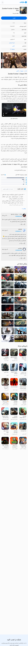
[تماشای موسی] (7, 308)
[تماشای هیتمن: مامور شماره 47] (20, 331)
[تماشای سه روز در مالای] (20, 323)
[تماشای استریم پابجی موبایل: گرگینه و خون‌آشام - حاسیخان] (7, 278)
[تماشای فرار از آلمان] (7, 323)
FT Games (12, 49)
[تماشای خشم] (20, 316)
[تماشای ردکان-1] (7, 331)
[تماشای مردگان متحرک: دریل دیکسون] (20, 278)
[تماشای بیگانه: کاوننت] (20, 285)
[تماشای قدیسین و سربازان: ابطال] (7, 285)
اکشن (13, 46)
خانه (26, 71)
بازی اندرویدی (12, 43)
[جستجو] (2, 2)
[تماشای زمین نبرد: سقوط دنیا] (20, 300)
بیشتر (24, 209)
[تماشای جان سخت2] (20, 293)
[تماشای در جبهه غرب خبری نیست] (20, 308)
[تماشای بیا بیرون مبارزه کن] (20, 339)
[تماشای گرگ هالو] (7, 300)
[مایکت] (23, 3)
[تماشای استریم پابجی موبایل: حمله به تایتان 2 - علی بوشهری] (20, 270)
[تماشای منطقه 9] (7, 270)
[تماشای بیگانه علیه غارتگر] (7, 339)
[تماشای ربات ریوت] (7, 293)
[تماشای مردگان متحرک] (7, 316)
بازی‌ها (22, 71)
